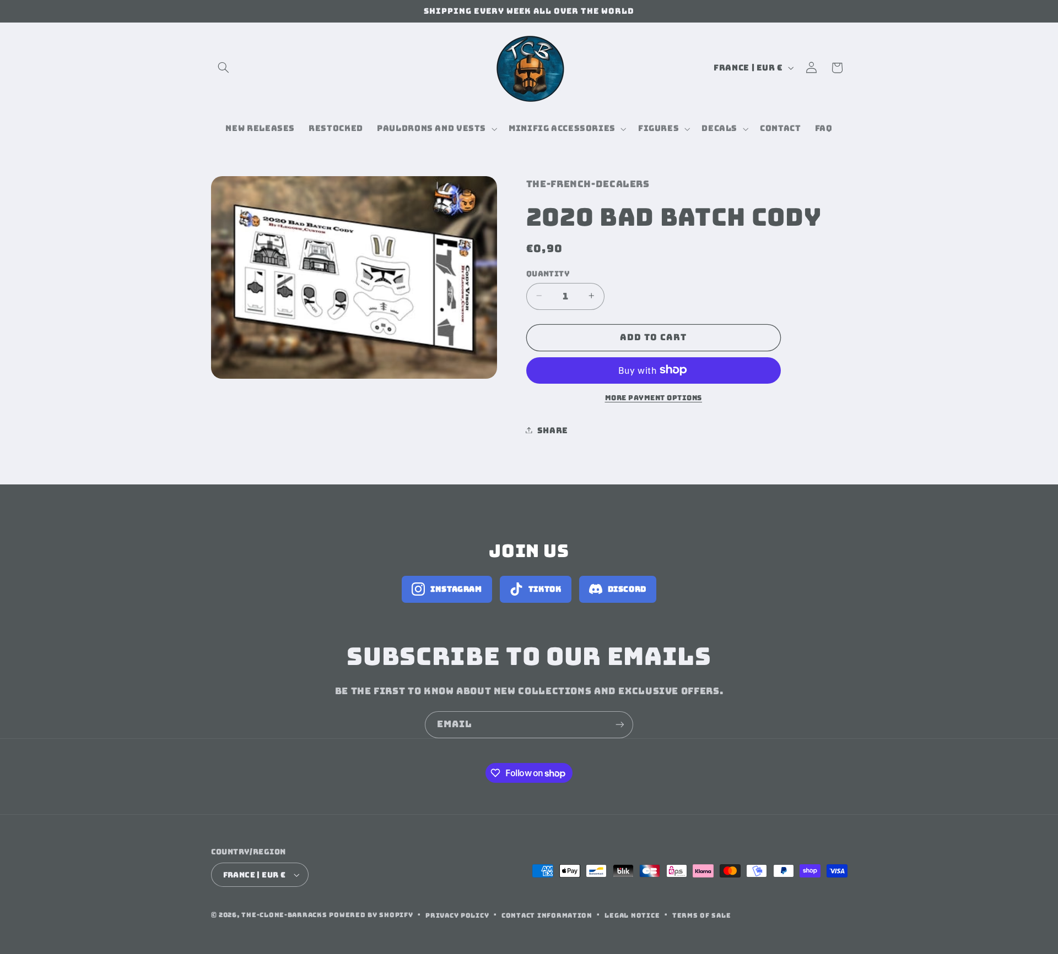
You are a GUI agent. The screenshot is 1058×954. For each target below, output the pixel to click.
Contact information (546, 915)
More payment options (654, 397)
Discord (627, 589)
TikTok (545, 589)
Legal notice (632, 915)
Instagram (456, 589)
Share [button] (552, 429)
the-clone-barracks (284, 915)
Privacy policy (457, 915)
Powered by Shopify (371, 915)
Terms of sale (701, 915)
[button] (223, 67)
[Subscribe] (620, 724)
